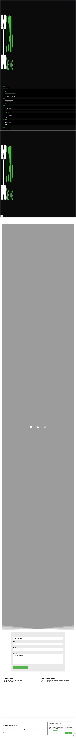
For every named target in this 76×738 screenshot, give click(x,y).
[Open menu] (1, 216)
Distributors (7, 125)
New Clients (8, 101)
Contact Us (6, 129)
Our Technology (9, 89)
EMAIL (14, 641)
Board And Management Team (11, 94)
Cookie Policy (55, 730)
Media (4, 127)
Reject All (60, 733)
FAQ (6, 103)
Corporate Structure (10, 93)
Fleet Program (8, 115)
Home (4, 86)
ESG (6, 91)
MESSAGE (15, 653)
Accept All (68, 733)
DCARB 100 (7, 113)
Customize (53, 733)
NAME (14, 636)
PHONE (14, 647)
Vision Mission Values (10, 96)
